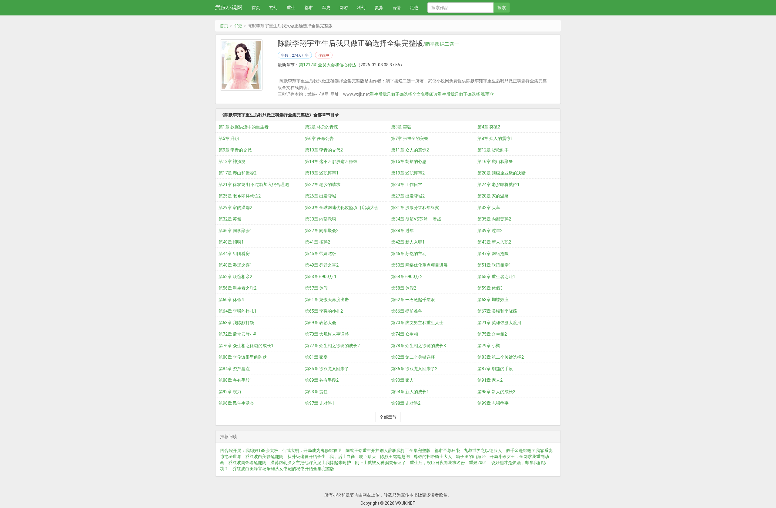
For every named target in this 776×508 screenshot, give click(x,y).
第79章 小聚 (488, 345)
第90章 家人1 (403, 380)
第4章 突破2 (488, 127)
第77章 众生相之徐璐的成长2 (332, 345)
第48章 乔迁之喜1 (235, 265)
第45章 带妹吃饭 (320, 253)
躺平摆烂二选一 (442, 44)
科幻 (361, 7)
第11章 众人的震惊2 (410, 150)
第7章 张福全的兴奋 (409, 138)
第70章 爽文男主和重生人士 (417, 322)
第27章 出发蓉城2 (408, 196)
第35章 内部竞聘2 (494, 219)
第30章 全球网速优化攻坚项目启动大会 (342, 207)
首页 (256, 7)
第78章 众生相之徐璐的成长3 (418, 345)
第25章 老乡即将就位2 (240, 196)
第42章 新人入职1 (408, 242)
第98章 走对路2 (405, 403)
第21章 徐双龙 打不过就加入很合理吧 (254, 184)
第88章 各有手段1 (235, 380)
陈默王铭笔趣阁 (395, 456)
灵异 (379, 7)
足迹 (414, 7)
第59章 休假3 (490, 288)
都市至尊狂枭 (447, 450)
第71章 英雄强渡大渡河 (499, 322)
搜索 (501, 7)
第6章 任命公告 (319, 138)
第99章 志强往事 (493, 403)
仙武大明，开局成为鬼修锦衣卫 (312, 450)
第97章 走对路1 (319, 403)
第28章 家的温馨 (493, 196)
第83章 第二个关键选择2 (500, 357)
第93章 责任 (316, 391)
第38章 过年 (402, 230)
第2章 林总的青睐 (321, 127)
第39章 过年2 (490, 230)
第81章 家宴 (316, 357)
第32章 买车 (488, 207)
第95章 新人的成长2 (496, 391)
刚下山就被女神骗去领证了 (380, 462)
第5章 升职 (229, 138)
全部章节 (388, 417)
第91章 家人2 (490, 380)
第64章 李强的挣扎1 (237, 311)
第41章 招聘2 (317, 242)
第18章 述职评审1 (322, 173)
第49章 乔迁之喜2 (322, 265)
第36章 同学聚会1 (235, 230)
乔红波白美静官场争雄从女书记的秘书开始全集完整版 (283, 468)
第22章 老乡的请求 (322, 184)
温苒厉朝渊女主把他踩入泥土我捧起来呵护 (310, 462)
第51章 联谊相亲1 (494, 265)
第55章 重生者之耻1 (496, 276)
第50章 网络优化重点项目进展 (419, 265)
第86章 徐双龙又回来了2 (414, 368)
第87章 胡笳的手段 (495, 368)
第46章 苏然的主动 (408, 253)
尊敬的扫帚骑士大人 (433, 456)
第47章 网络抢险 (493, 253)
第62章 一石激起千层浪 (413, 299)
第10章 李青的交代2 (324, 150)
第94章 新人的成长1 (410, 391)
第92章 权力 (230, 391)
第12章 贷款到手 (493, 150)
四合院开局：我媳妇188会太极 (249, 450)
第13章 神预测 (232, 161)
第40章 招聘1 (231, 242)
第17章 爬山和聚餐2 (237, 173)
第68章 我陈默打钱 (236, 322)
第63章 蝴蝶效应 (493, 299)
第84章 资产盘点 (234, 368)
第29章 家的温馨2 (235, 207)
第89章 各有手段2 (322, 380)
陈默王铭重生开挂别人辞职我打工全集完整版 (388, 450)
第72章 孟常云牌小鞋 (238, 334)
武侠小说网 (228, 7)
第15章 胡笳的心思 (408, 161)
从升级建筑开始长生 (306, 456)
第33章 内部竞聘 (320, 219)
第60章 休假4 (231, 299)
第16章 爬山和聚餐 (495, 161)
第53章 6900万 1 (320, 276)
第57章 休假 (316, 288)
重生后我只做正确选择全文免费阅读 (404, 94)
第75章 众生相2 (492, 334)
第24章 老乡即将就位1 (498, 184)
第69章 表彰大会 (320, 322)
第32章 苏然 (230, 219)
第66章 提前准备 (406, 311)
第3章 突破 (401, 127)
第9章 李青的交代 (235, 150)
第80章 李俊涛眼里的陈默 (243, 357)
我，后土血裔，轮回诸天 (352, 456)
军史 (326, 7)
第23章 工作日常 (406, 184)
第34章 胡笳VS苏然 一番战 (416, 219)
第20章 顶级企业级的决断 (501, 173)
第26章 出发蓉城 (320, 196)
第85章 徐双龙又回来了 (327, 368)
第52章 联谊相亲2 (235, 276)
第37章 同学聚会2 (322, 230)
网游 (344, 7)
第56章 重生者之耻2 (237, 288)
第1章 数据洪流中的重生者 (244, 127)
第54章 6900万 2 (407, 276)
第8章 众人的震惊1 (495, 138)
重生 (291, 7)
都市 (308, 7)
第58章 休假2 (403, 288)
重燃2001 (478, 462)
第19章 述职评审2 (408, 173)
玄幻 (273, 7)
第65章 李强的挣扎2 (324, 311)
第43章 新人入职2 (494, 242)
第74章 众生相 (404, 334)
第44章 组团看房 (234, 253)
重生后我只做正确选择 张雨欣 (466, 94)
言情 (396, 7)
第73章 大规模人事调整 (327, 334)
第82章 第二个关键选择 (413, 357)
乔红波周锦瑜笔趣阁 (247, 462)
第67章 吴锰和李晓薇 (497, 311)
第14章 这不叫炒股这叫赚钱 (331, 161)
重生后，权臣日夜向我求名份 (437, 462)
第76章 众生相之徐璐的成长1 (246, 345)
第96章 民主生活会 (236, 403)
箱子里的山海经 (471, 456)
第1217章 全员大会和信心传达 (327, 64)
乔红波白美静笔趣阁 (264, 456)
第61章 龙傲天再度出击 (327, 299)
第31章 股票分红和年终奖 (415, 207)
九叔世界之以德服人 (483, 450)
